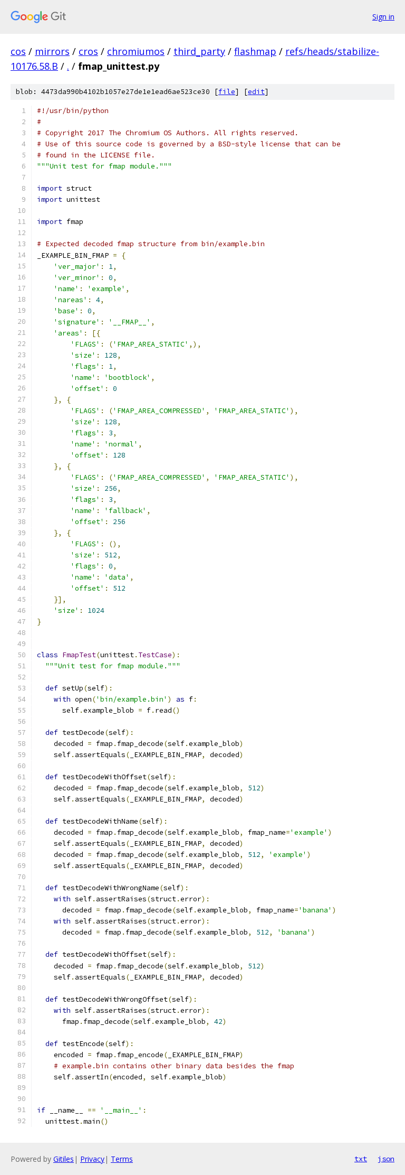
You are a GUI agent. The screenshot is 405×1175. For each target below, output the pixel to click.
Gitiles (63, 1159)
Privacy (92, 1159)
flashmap (255, 51)
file (226, 91)
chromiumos (136, 51)
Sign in (383, 17)
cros (88, 51)
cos (18, 51)
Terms (122, 1159)
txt (360, 1158)
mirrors (52, 51)
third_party (199, 51)
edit (256, 91)
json (386, 1158)
